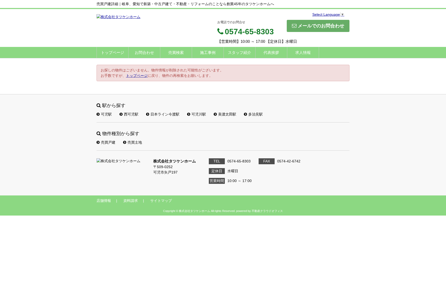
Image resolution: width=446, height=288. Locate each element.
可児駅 (106, 114)
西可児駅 (131, 114)
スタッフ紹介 (239, 52)
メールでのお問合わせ (321, 25)
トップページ (112, 52)
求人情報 (303, 52)
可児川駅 (199, 114)
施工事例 (208, 52)
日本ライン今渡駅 (164, 114)
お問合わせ (144, 52)
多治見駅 (255, 114)
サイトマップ (161, 201)
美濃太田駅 (227, 114)
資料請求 (130, 201)
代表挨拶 (271, 52)
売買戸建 (108, 142)
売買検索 (176, 52)
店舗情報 (104, 201)
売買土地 (135, 142)
